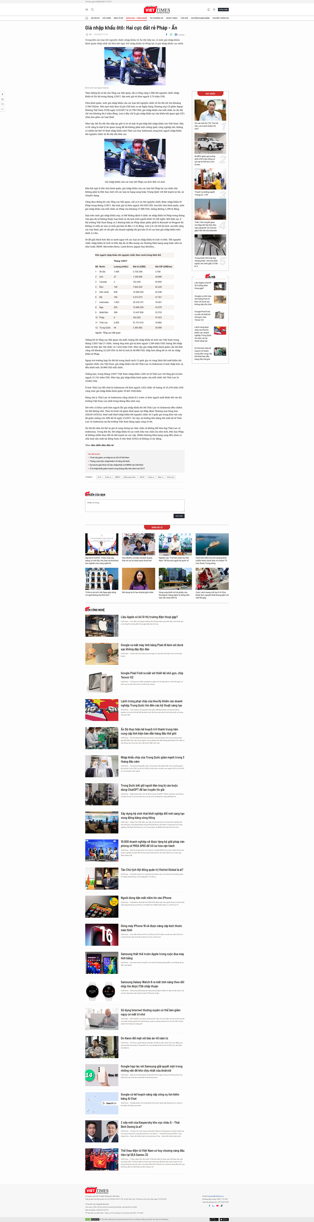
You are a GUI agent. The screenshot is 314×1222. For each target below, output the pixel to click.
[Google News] (179, 34)
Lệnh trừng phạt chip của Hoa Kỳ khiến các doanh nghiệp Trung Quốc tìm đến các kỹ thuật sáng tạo (203, 334)
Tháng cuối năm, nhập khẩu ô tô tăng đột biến (110, 461)
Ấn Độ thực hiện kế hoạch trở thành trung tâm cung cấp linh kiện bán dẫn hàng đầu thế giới (203, 353)
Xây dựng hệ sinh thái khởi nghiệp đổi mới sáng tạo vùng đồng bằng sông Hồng (152, 815)
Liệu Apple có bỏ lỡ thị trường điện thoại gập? (203, 285)
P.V (90, 34)
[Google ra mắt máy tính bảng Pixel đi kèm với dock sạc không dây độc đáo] (220, 299)
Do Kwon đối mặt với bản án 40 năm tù (144, 1038)
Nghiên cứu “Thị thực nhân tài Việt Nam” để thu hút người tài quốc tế (174, 559)
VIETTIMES (157, 9)
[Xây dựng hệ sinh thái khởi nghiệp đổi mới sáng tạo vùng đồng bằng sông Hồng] (101, 822)
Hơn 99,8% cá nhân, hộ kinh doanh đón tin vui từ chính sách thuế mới (137, 559)
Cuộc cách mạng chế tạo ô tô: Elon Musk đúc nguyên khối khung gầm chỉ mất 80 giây (212, 595)
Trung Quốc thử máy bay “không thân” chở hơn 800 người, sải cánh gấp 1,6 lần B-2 (206, 262)
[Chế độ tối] (214, 9)
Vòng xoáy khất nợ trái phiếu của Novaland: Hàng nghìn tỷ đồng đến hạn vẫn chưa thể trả (174, 595)
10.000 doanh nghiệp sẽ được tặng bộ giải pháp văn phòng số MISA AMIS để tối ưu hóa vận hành (152, 844)
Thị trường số (156, 18)
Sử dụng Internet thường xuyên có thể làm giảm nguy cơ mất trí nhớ (150, 1012)
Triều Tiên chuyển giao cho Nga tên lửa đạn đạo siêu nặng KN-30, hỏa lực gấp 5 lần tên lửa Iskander (206, 226)
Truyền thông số (220, 18)
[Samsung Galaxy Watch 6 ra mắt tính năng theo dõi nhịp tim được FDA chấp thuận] (101, 991)
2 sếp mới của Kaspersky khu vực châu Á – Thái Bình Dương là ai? (150, 1124)
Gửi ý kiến (179, 516)
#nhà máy (170, 477)
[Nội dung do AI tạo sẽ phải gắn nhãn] (138, 579)
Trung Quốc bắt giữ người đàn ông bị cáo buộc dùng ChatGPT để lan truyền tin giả (149, 787)
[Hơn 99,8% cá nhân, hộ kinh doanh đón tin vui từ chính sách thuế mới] (138, 544)
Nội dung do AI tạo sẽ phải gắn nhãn (137, 592)
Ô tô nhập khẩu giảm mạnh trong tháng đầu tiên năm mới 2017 (117, 468)
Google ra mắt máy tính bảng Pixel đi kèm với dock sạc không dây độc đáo (203, 300)
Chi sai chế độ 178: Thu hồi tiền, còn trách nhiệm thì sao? (206, 126)
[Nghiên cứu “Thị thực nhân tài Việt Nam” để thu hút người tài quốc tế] (175, 544)
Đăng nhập (223, 9)
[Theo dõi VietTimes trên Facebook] (209, 1206)
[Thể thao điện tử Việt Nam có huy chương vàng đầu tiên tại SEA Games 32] (101, 1159)
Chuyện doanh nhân (200, 18)
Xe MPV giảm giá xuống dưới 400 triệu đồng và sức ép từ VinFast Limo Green (205, 160)
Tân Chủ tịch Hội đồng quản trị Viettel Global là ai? (152, 869)
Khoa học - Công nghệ (136, 18)
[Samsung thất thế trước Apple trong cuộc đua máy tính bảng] (101, 963)
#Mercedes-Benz (130, 477)
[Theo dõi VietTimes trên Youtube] (217, 1206)
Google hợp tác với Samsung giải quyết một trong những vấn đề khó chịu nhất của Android (152, 1068)
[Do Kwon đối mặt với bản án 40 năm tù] (101, 1047)
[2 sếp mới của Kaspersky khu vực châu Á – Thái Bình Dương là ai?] (101, 1131)
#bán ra (160, 477)
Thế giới (184, 18)
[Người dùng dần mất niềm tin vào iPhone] (101, 907)
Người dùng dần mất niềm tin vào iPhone (146, 898)
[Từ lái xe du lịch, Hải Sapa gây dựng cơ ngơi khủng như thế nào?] (101, 579)
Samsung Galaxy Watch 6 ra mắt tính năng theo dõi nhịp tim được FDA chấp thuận (152, 984)
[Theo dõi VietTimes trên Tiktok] (222, 1206)
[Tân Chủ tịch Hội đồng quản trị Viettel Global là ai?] (101, 879)
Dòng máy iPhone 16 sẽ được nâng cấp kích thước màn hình (151, 928)
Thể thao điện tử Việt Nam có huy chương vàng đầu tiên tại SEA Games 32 (152, 1153)
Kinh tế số (118, 18)
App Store (214, 1219)
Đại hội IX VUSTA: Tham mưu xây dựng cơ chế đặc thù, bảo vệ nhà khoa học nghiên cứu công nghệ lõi (101, 561)
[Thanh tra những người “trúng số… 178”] (210, 179)
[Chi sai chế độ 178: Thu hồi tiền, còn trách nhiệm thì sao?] (210, 110)
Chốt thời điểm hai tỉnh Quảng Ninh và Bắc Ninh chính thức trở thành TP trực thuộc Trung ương (211, 561)
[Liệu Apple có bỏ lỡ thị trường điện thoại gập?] (220, 286)
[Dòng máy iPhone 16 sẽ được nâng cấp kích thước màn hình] (101, 935)
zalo (213, 1206)
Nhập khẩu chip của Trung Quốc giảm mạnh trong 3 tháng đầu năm (152, 759)
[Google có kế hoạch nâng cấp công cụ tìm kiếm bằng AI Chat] (101, 1103)
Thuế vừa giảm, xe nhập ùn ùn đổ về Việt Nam (109, 457)
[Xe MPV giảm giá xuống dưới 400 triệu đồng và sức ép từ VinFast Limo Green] (210, 143)
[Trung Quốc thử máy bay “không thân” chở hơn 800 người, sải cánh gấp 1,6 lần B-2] (210, 244)
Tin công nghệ (95, 610)
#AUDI (142, 477)
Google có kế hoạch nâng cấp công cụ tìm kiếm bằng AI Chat (150, 1096)
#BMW (117, 477)
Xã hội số (95, 18)
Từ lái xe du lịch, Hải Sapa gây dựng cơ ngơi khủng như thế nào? (100, 593)
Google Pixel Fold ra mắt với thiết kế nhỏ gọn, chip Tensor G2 (202, 315)
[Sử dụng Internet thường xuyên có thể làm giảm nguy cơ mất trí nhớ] (101, 1019)
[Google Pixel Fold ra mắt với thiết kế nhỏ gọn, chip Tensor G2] (220, 315)
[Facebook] (166, 34)
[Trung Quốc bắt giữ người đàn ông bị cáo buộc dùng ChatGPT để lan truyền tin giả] (101, 794)
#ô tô (99, 477)
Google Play (224, 1219)
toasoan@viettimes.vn (215, 1196)
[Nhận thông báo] (208, 9)
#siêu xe (151, 477)
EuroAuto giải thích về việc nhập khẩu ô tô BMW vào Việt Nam (116, 465)
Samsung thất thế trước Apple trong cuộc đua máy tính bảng (152, 956)
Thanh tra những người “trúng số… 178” (205, 193)
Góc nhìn (106, 18)
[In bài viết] (171, 34)
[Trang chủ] (86, 18)
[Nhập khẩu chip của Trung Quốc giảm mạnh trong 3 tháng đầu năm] (101, 766)
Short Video (172, 18)
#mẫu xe (108, 477)
